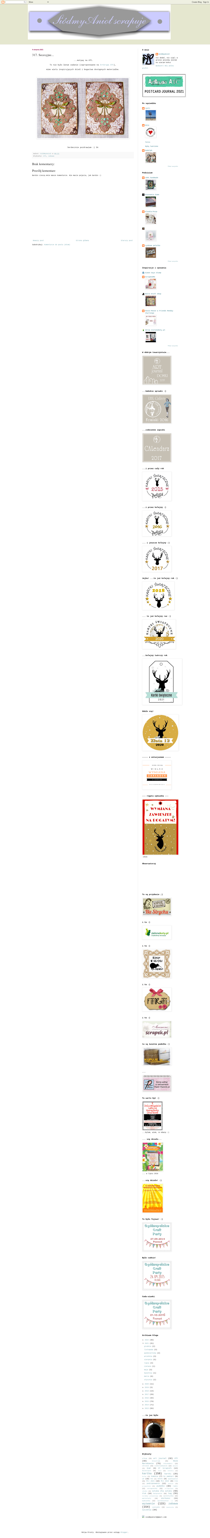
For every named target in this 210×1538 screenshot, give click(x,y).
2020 (147, 1384)
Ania (147, 125)
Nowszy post (38, 241)
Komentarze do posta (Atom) (57, 245)
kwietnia (148, 1373)
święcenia (157, 1493)
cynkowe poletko (152, 246)
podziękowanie (153, 1484)
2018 (147, 1391)
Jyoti (147, 108)
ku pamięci (168, 1476)
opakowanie (173, 1479)
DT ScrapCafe (165, 1468)
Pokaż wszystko (173, 166)
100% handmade (151, 178)
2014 (147, 1405)
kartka (147, 1473)
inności (171, 1471)
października (150, 1353)
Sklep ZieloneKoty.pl (155, 330)
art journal (159, 1458)
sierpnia (148, 1360)
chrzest (145, 1466)
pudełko (161, 1486)
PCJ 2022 (165, 1481)
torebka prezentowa (150, 1496)
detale (175, 1466)
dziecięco (146, 1471)
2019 (147, 1387)
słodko (144, 1491)
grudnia (148, 1346)
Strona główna (82, 241)
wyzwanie (148, 1503)
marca (147, 1376)
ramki (175, 1486)
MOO (151, 1479)
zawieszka (170, 1507)
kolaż (144, 1476)
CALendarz (167, 1463)
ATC (44, 156)
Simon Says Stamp (153, 273)
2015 (147, 1401)
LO (143, 1479)
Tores (147, 142)
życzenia (146, 1510)
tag (170, 1493)
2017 (147, 1394)
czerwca (148, 1366)
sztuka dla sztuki (162, 1491)
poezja (170, 1483)
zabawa (51, 156)
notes (160, 1479)
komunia (154, 1476)
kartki (167, 1474)
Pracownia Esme (152, 195)
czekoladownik (160, 1466)
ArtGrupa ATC (107, 65)
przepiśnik (146, 1486)
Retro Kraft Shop (153, 294)
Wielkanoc (165, 1498)
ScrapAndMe (150, 277)
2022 (147, 1340)
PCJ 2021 (150, 1481)
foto (159, 1471)
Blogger (124, 1532)
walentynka (168, 1496)
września (148, 1356)
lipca (147, 1363)
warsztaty (146, 1498)
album (144, 1458)
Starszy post (127, 241)
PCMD (176, 1481)
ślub (144, 1494)
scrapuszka (152, 1488)
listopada (149, 1350)
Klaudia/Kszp (151, 212)
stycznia (148, 1380)
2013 (147, 1408)
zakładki (156, 1507)
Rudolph (148, 151)
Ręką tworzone (151, 146)
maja (146, 1370)
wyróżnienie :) (165, 1501)
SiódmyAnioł (164, 54)
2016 (147, 1398)
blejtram (156, 1461)
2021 (147, 1343)
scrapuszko (169, 1488)
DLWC (149, 1468)
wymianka (146, 1501)
